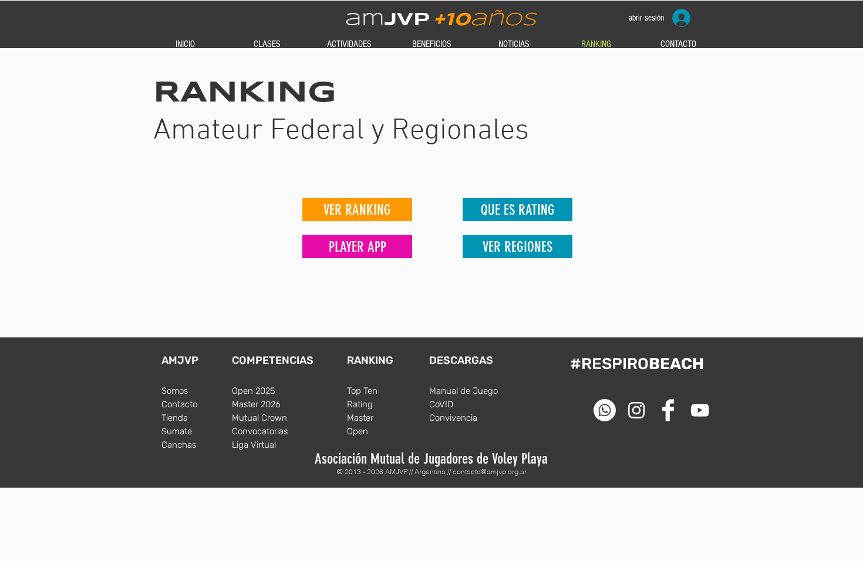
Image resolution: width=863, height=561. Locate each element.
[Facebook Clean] (668, 410)
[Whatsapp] (605, 410)
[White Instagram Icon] (636, 410)
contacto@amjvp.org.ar (490, 471)
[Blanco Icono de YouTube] (700, 410)
